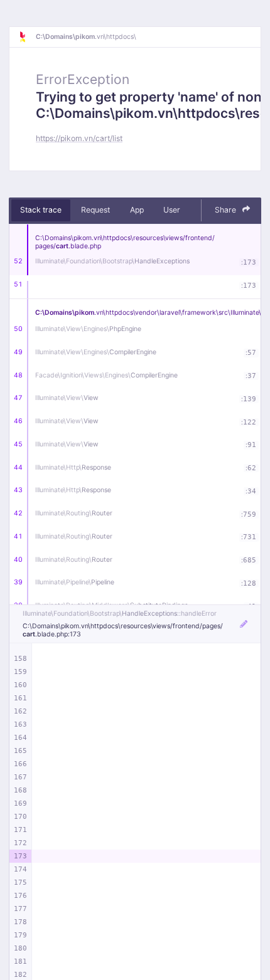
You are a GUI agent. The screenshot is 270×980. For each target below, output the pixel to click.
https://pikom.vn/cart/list (79, 138)
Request (95, 209)
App (137, 209)
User (171, 209)
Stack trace (41, 209)
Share (226, 209)
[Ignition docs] (27, 37)
